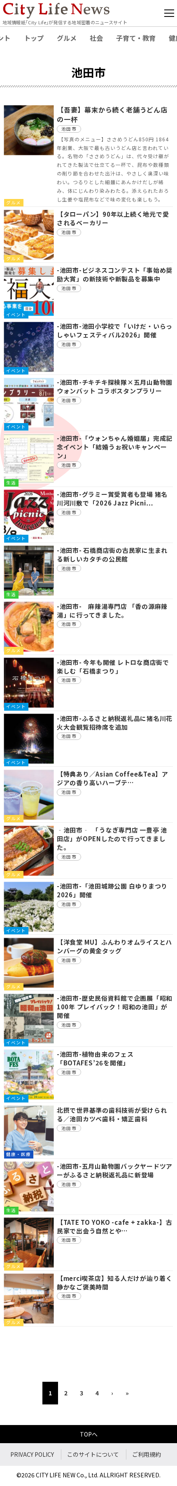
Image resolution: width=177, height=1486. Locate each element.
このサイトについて (93, 1454)
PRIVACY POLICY (32, 1454)
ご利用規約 (146, 1454)
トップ (34, 38)
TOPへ (89, 1434)
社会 (96, 38)
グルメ (67, 38)
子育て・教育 (136, 38)
